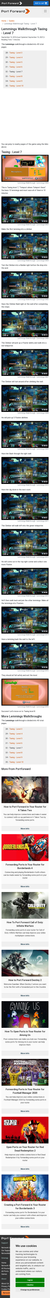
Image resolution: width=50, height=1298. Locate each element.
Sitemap (4, 1258)
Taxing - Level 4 (15, 57)
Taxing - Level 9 (15, 81)
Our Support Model (9, 1250)
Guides (11, 21)
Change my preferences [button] (30, 1290)
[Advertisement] (25, 115)
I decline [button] (30, 1285)
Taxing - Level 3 (15, 53)
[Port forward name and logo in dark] (15, 11)
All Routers (5, 1268)
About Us (5, 1283)
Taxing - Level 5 (15, 62)
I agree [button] (30, 1280)
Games (4, 1274)
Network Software (9, 1265)
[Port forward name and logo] (11, 3)
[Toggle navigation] (45, 11)
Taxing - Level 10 (16, 86)
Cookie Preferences (9, 1289)
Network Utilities (10, 1293)
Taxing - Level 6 (15, 67)
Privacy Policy (7, 1286)
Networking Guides (9, 1253)
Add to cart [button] (40, 3)
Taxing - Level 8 (15, 76)
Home (3, 21)
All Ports (5, 1271)
